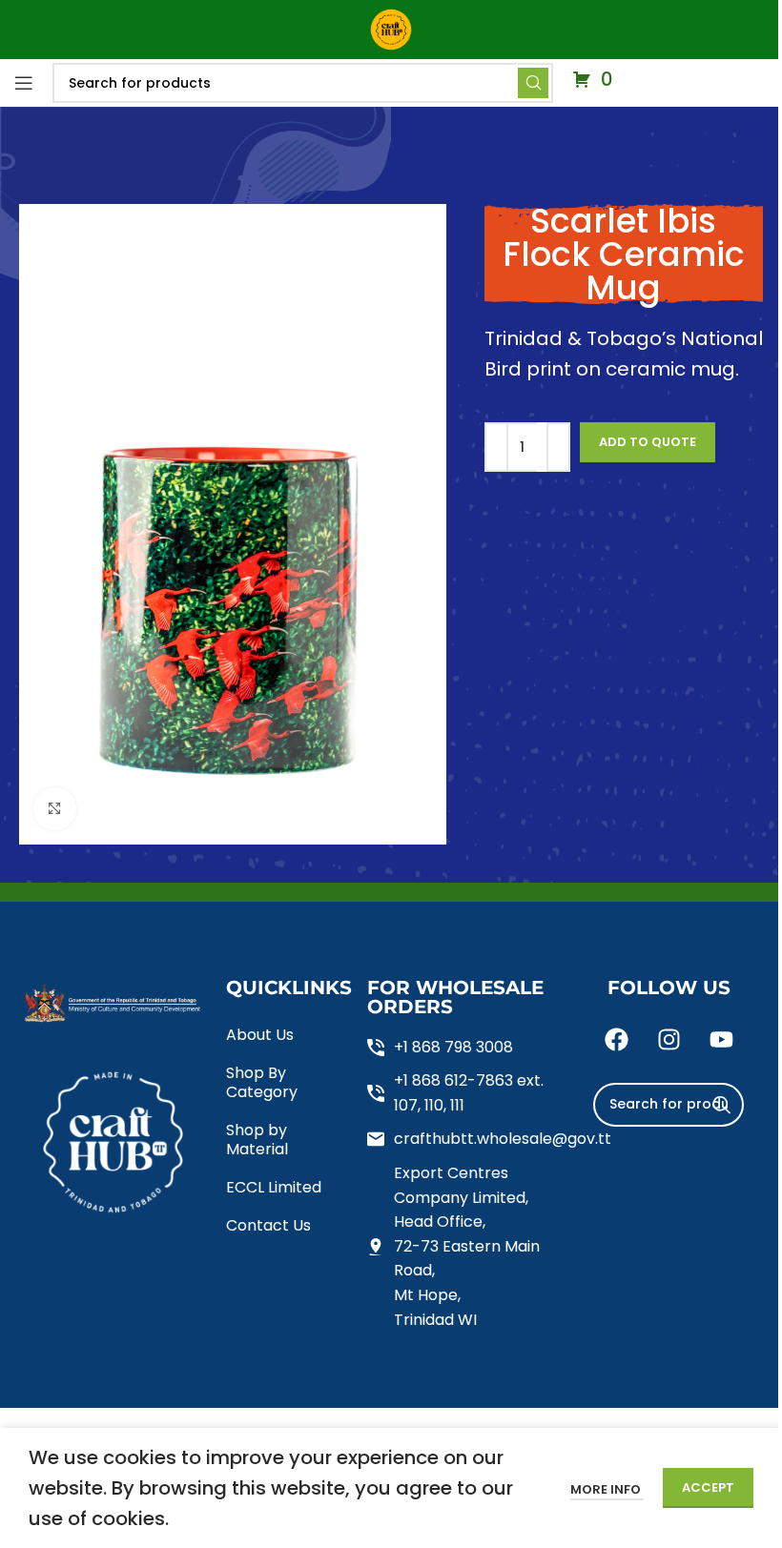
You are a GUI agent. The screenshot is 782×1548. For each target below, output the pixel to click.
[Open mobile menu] (24, 83)
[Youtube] (721, 1040)
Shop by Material (257, 1139)
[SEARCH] (722, 1105)
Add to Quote (647, 442)
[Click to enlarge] (54, 808)
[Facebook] (616, 1040)
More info (607, 1489)
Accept (708, 1487)
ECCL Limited (273, 1187)
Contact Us (268, 1225)
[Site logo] (391, 28)
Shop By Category (262, 1082)
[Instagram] (668, 1040)
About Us (260, 1035)
